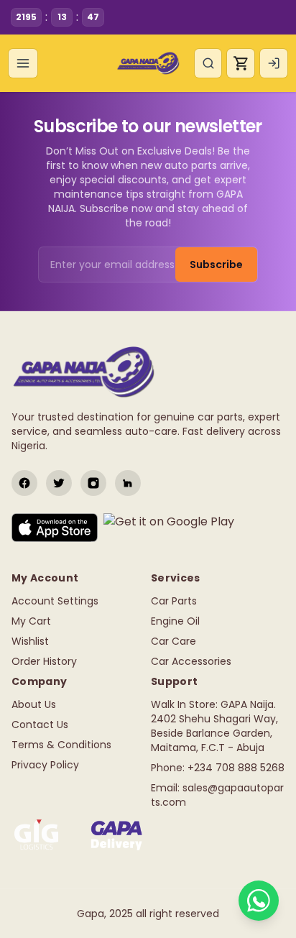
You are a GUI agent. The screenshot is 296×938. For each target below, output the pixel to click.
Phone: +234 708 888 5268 (218, 767)
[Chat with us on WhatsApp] (259, 900)
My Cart (31, 621)
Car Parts (174, 601)
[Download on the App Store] (54, 527)
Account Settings (54, 601)
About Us (33, 704)
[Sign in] (273, 63)
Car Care (173, 641)
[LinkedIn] (128, 483)
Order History (44, 661)
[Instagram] (93, 483)
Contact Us (39, 724)
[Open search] (208, 63)
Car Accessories (191, 661)
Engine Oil (175, 621)
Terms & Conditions (61, 744)
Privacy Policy (45, 765)
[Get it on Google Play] (168, 527)
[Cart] (240, 63)
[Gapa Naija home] (147, 63)
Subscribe (216, 264)
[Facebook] (24, 483)
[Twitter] (59, 483)
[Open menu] (23, 63)
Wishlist (30, 641)
